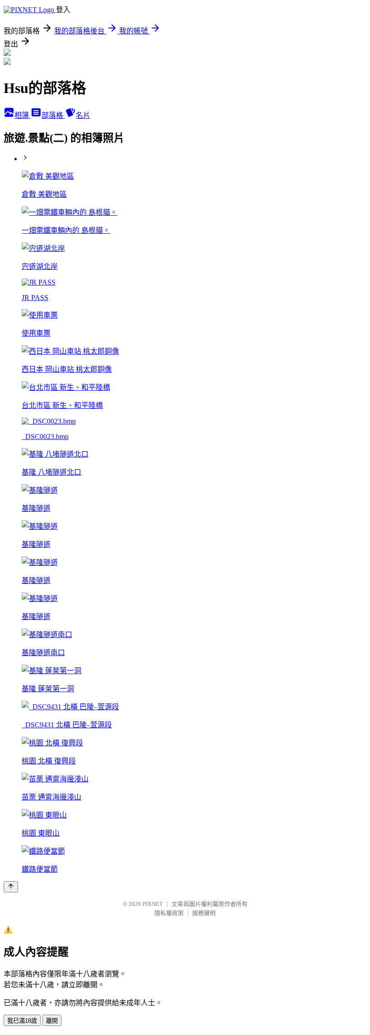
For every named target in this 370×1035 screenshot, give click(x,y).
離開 (52, 1020)
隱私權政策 (169, 913)
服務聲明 (204, 913)
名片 (83, 115)
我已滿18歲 (22, 1020)
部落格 (53, 115)
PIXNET (153, 904)
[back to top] (11, 886)
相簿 (22, 115)
